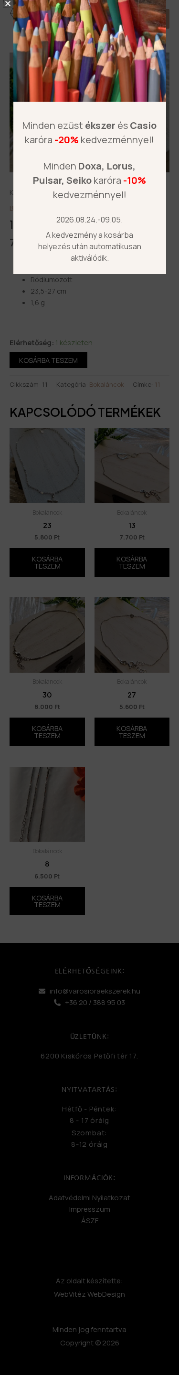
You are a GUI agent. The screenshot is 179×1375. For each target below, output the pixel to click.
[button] (7, 3)
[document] (89, 687)
